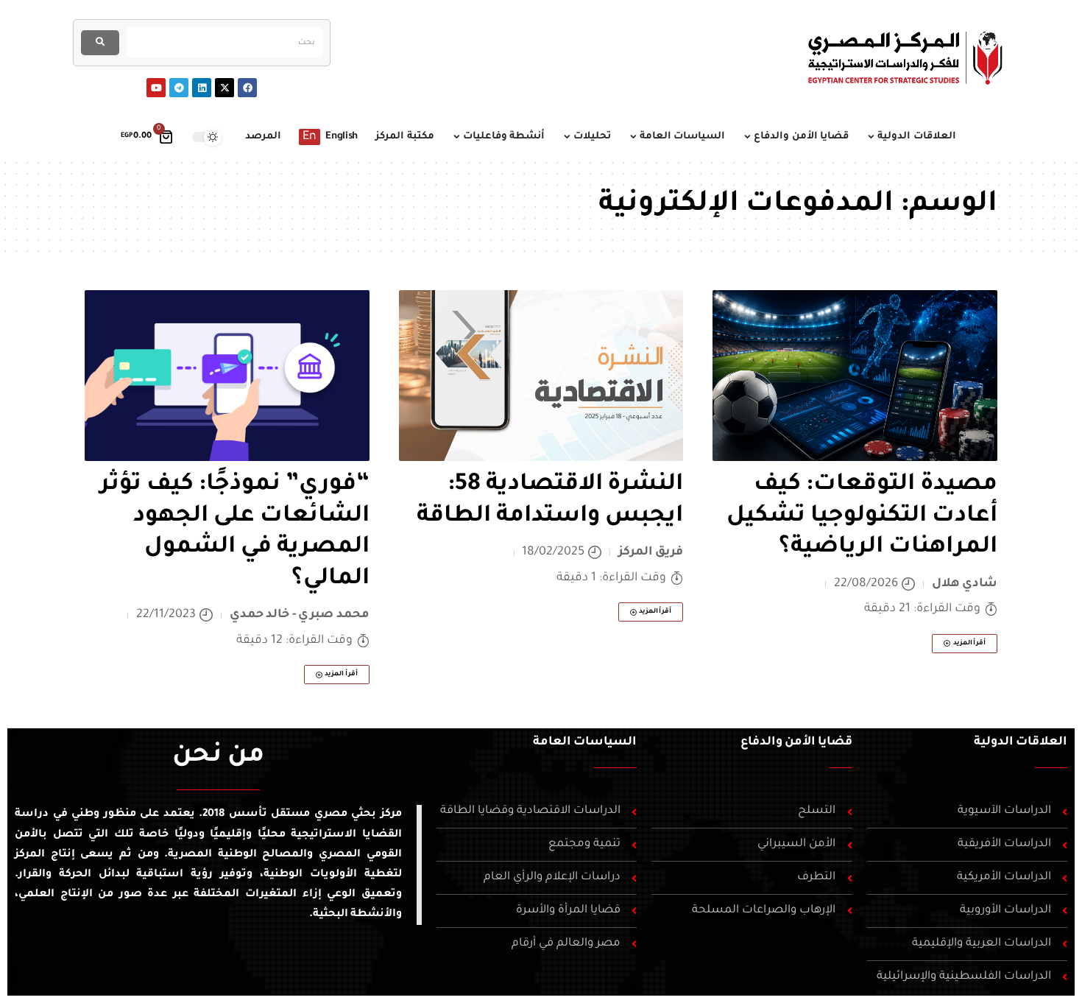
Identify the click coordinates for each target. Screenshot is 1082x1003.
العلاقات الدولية (1020, 742)
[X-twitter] (224, 87)
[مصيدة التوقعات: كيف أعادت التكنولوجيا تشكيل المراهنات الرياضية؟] (855, 375)
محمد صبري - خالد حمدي (299, 615)
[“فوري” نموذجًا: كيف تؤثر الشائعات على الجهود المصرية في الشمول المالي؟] (227, 375)
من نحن (218, 757)
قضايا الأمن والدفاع (796, 742)
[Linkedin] (201, 87)
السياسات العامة (585, 742)
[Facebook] (247, 87)
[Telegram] (178, 87)
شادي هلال (965, 584)
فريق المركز (651, 552)
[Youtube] (156, 87)
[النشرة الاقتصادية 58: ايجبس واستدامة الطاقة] (541, 375)
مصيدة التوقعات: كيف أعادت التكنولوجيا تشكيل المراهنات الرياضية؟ (861, 516)
